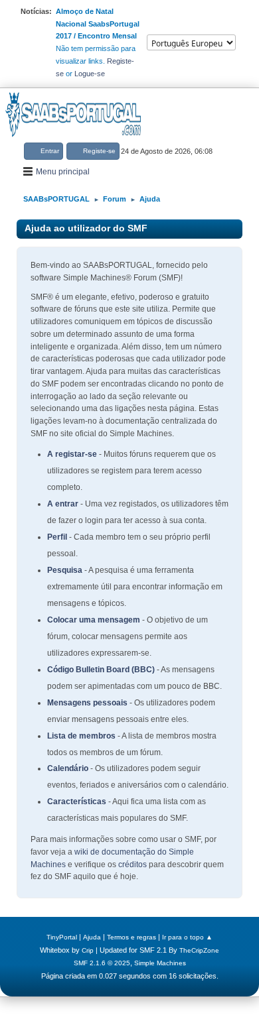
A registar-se (72, 454)
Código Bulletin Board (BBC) (101, 669)
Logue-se (89, 74)
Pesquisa (64, 570)
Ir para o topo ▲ (187, 937)
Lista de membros (81, 736)
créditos (132, 864)
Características (76, 801)
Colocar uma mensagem (93, 620)
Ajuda (92, 937)
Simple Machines (160, 963)
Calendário (67, 768)
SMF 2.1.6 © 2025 (102, 963)
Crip (88, 950)
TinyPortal (61, 937)
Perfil (57, 537)
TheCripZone (199, 950)
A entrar (62, 503)
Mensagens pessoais (87, 702)
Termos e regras (131, 937)
